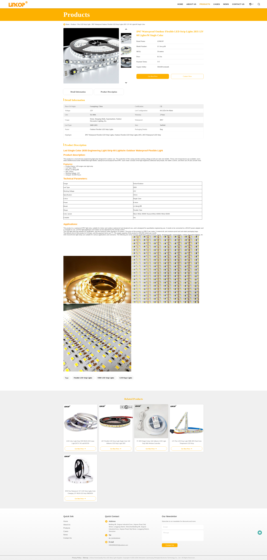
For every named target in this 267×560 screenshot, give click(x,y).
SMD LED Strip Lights (106, 378)
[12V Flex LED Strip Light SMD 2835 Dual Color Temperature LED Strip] (187, 421)
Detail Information (78, 92)
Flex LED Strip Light (83, 24)
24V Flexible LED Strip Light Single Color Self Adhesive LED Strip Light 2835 (115, 442)
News (65, 535)
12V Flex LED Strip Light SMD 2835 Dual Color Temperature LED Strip (187, 442)
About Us (66, 525)
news (226, 4)
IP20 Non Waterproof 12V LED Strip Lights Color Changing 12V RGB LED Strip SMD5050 (80, 492)
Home (180, 4)
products (205, 4)
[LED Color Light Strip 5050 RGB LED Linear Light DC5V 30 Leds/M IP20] (80, 421)
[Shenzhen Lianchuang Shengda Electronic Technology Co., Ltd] (16, 4)
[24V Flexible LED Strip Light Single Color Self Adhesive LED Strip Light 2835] (116, 421)
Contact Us (67, 538)
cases (216, 4)
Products (73, 24)
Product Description (109, 92)
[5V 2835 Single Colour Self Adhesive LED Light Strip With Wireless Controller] (151, 421)
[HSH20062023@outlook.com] (259, 532)
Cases (65, 531)
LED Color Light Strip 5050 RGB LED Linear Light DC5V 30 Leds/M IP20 (80, 442)
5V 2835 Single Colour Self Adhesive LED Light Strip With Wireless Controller (151, 442)
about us (191, 4)
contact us (238, 4)
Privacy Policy (76, 558)
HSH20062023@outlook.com (118, 545)
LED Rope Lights (126, 378)
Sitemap (85, 558)
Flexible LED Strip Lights (83, 378)
